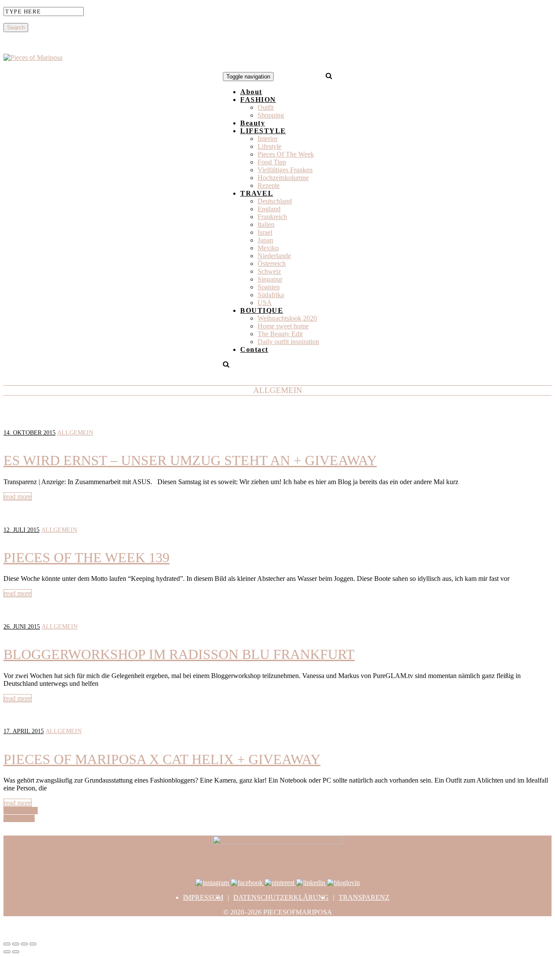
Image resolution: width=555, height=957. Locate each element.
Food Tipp (272, 162)
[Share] (15, 944)
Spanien (269, 287)
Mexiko (268, 248)
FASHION (258, 99)
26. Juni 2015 (21, 626)
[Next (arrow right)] (15, 951)
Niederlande (274, 255)
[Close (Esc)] (6, 944)
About (251, 91)
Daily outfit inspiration (288, 341)
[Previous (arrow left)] (6, 951)
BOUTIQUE (261, 310)
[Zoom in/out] (32, 944)
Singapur (270, 279)
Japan (265, 240)
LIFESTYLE (263, 130)
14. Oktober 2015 (29, 432)
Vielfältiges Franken (285, 170)
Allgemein (75, 432)
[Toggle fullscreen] (24, 944)
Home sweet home (283, 326)
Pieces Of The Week (286, 154)
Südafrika (271, 294)
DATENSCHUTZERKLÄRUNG (281, 897)
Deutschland (275, 201)
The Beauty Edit (280, 334)
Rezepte (269, 185)
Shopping (271, 115)
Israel (265, 232)
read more (17, 496)
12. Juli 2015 (21, 530)
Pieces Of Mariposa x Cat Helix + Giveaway (161, 759)
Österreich (272, 263)
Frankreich (272, 216)
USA (265, 302)
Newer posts (20, 810)
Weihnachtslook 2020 (287, 318)
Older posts (19, 818)
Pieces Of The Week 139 (86, 557)
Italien (266, 224)
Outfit (266, 107)
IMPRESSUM (203, 897)
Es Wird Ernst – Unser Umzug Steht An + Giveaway (190, 460)
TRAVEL (256, 193)
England (269, 209)
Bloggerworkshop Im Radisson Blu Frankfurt (179, 654)
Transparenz (364, 897)
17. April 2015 (23, 731)
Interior (268, 138)
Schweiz (269, 271)
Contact (254, 349)
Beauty (252, 123)
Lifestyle (269, 146)
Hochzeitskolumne (283, 177)
